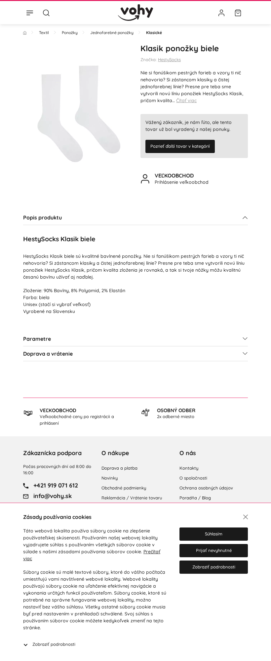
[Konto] (221, 12)
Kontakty (188, 468)
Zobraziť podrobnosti (53, 644)
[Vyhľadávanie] (46, 12)
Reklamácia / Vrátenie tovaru (131, 497)
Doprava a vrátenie (48, 353)
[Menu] (29, 12)
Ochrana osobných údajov (206, 487)
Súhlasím (213, 533)
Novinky (109, 478)
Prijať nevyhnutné (214, 550)
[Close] (245, 517)
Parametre (37, 338)
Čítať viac (186, 100)
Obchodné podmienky (123, 487)
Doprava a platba (119, 468)
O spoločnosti (193, 478)
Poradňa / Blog (195, 497)
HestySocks (169, 59)
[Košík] (238, 12)
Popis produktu (42, 217)
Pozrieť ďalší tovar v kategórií (180, 146)
